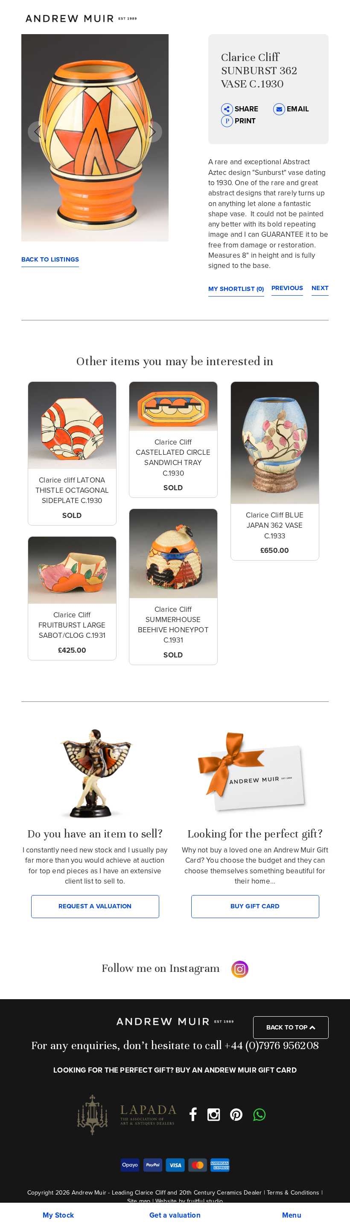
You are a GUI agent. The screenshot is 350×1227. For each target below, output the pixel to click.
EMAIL (297, 109)
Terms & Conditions (293, 1192)
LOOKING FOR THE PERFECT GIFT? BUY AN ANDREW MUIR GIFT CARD (175, 1070)
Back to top (287, 1027)
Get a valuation (175, 1215)
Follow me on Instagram (161, 968)
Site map (139, 1201)
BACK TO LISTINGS (50, 259)
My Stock (58, 1215)
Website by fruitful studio (189, 1201)
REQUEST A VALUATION (95, 906)
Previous (287, 288)
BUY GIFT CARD (255, 906)
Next (320, 288)
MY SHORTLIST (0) (236, 289)
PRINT (244, 120)
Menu (291, 1215)
